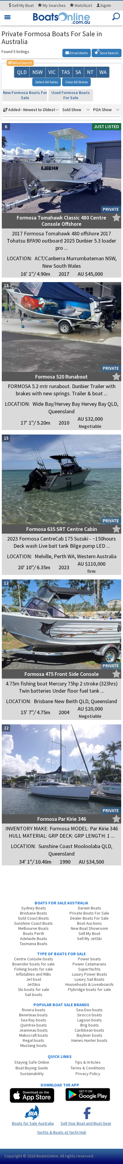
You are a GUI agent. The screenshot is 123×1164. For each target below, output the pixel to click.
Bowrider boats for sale (33, 964)
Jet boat (33, 979)
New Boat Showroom (89, 928)
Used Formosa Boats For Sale (70, 95)
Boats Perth (33, 933)
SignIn (105, 5)
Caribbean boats (89, 1030)
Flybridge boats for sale (89, 989)
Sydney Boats (33, 908)
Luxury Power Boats (89, 974)
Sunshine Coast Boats (33, 923)
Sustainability (32, 1073)
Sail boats (33, 994)
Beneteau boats (33, 1015)
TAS (65, 72)
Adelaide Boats (33, 938)
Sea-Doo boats (89, 1009)
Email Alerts (78, 53)
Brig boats (89, 1025)
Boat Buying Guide (32, 1068)
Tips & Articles (88, 1062)
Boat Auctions (89, 923)
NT (90, 72)
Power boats (89, 959)
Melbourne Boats (33, 928)
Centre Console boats (33, 959)
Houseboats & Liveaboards (89, 984)
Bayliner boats (89, 1035)
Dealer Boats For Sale (89, 918)
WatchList (83, 5)
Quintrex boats (33, 1025)
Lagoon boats (89, 1020)
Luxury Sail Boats (89, 979)
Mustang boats (33, 1045)
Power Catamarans (89, 964)
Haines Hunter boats (89, 1040)
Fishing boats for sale (33, 969)
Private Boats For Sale (89, 913)
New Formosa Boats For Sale (25, 95)
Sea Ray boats (33, 1020)
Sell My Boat (89, 933)
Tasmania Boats (33, 943)
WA (103, 72)
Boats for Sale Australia (33, 1123)
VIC (52, 72)
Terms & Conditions (87, 1068)
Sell (22, 5)
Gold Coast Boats (33, 918)
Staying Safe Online (31, 1062)
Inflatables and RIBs (33, 974)
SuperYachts (89, 969)
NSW (37, 72)
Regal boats (33, 1040)
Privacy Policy (88, 1073)
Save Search (109, 53)
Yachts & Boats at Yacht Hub (61, 1132)
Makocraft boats (33, 1035)
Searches (54, 5)
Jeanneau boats (33, 1030)
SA (78, 72)
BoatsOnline (47, 1156)
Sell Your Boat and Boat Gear (86, 1123)
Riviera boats (33, 1009)
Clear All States (76, 82)
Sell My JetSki (89, 938)
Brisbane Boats (33, 913)
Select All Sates (46, 82)
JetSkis (33, 984)
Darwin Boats (89, 908)
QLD (22, 72)
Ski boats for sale (33, 989)
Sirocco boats (89, 1015)
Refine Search (20, 62)
